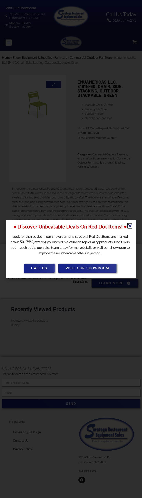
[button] (130, 226)
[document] (71, 249)
